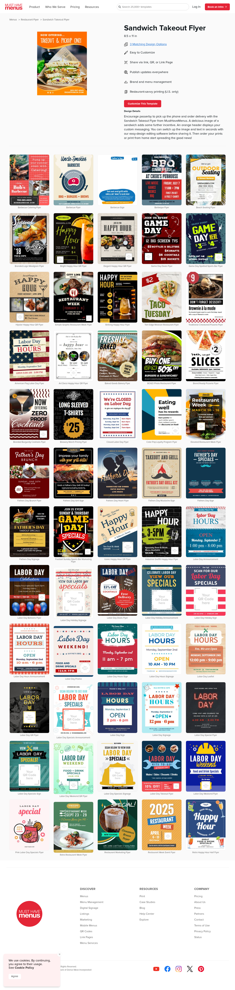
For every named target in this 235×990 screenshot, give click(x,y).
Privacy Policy (202, 931)
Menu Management (91, 902)
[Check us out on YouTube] (156, 969)
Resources (92, 7)
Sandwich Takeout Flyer (56, 19)
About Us (199, 902)
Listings (84, 913)
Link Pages (86, 937)
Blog (142, 908)
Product (34, 7)
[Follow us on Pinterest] (201, 969)
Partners (199, 913)
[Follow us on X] (189, 969)
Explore (144, 919)
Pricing (75, 7)
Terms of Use (202, 925)
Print (142, 896)
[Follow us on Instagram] (178, 969)
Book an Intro (216, 6)
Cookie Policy (24, 968)
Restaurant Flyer (30, 19)
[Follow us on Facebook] (167, 969)
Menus (13, 19)
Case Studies (147, 902)
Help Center (147, 913)
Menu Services (89, 943)
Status (198, 937)
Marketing (86, 919)
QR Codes (86, 931)
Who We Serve (55, 7)
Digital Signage (89, 908)
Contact (199, 919)
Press (197, 908)
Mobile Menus (88, 925)
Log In (196, 6)
